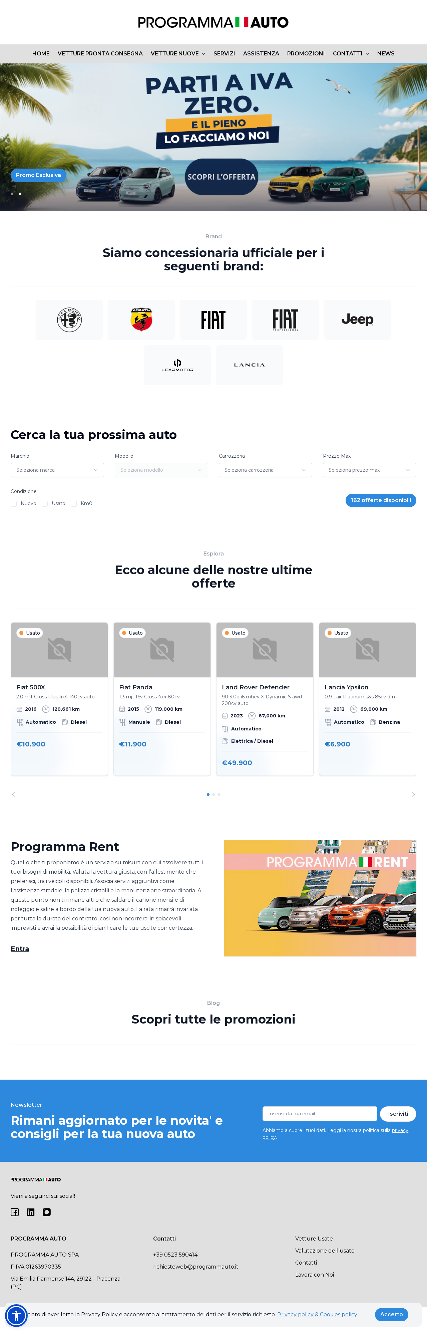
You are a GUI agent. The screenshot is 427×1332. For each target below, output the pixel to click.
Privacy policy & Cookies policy (317, 1314)
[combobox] (57, 470)
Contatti (306, 1263)
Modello (124, 456)
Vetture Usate (314, 1239)
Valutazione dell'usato (325, 1251)
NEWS (386, 53)
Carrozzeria (232, 456)
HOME (41, 53)
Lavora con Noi (314, 1275)
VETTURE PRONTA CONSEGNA (100, 53)
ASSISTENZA (261, 53)
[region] (213, 709)
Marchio (20, 456)
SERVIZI (224, 53)
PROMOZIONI (306, 53)
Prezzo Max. (337, 456)
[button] (16, 1315)
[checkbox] (14, 504)
